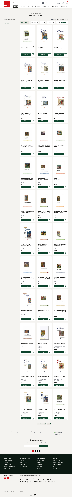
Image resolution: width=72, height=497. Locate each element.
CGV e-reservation (56, 468)
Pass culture (22, 464)
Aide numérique (7, 468)
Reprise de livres (23, 462)
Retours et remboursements (9, 466)
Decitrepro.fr (39, 466)
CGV (53, 466)
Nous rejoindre (39, 464)
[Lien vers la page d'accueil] (7, 4)
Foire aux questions (8, 460)
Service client (6, 470)
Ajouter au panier (26, 319)
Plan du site (55, 470)
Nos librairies (39, 462)
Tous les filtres (24, 22)
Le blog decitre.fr (23, 466)
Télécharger (26, 54)
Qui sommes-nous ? (40, 460)
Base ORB (39, 468)
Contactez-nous (58, 434)
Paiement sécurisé (7, 464)
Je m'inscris (43, 446)
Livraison (6, 462)
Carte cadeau (22, 460)
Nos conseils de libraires (14, 434)
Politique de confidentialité (58, 462)
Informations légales (57, 460)
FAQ (36, 434)
